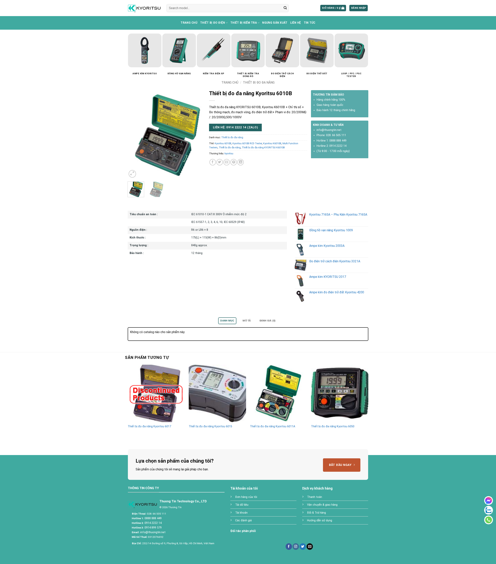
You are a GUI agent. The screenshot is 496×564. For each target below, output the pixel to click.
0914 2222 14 (337, 146)
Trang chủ (189, 22)
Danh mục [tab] (227, 320)
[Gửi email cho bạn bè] (226, 162)
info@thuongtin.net (329, 130)
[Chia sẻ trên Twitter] (219, 162)
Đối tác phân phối (243, 531)
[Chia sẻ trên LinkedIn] (240, 162)
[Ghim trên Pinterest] (233, 162)
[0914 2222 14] (488, 520)
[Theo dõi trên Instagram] (296, 546)
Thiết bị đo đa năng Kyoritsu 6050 (332, 426)
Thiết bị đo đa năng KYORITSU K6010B (263, 147)
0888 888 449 (337, 140)
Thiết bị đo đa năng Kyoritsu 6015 (210, 426)
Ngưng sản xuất (274, 22)
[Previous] (125, 45)
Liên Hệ (295, 22)
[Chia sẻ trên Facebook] (212, 162)
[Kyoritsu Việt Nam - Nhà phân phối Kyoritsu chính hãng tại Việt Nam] (144, 8)
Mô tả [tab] (247, 320)
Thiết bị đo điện (212, 22)
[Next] (370, 45)
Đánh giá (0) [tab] (267, 320)
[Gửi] (285, 8)
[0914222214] (488, 510)
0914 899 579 (153, 527)
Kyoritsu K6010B (272, 143)
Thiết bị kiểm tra (243, 22)
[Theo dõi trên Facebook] (289, 546)
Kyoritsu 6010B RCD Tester (247, 143)
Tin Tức (309, 22)
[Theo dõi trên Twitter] (303, 546)
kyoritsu (229, 153)
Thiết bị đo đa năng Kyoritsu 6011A (272, 426)
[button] (333, 8)
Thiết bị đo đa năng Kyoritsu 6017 (149, 426)
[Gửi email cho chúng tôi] (310, 546)
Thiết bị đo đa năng (259, 82)
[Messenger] (488, 500)
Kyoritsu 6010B (223, 143)
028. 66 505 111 (336, 135)
